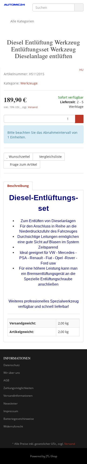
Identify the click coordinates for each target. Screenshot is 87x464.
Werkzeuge (29, 83)
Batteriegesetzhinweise (18, 419)
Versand (33, 107)
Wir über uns (11, 373)
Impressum (10, 411)
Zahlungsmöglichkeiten (18, 388)
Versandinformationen (17, 396)
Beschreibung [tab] (18, 186)
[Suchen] (79, 7)
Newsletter (10, 403)
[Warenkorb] (67, 21)
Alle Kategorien (22, 21)
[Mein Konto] (79, 21)
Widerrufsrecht (13, 426)
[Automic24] (14, 4)
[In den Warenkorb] (79, 119)
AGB (6, 380)
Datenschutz (11, 365)
